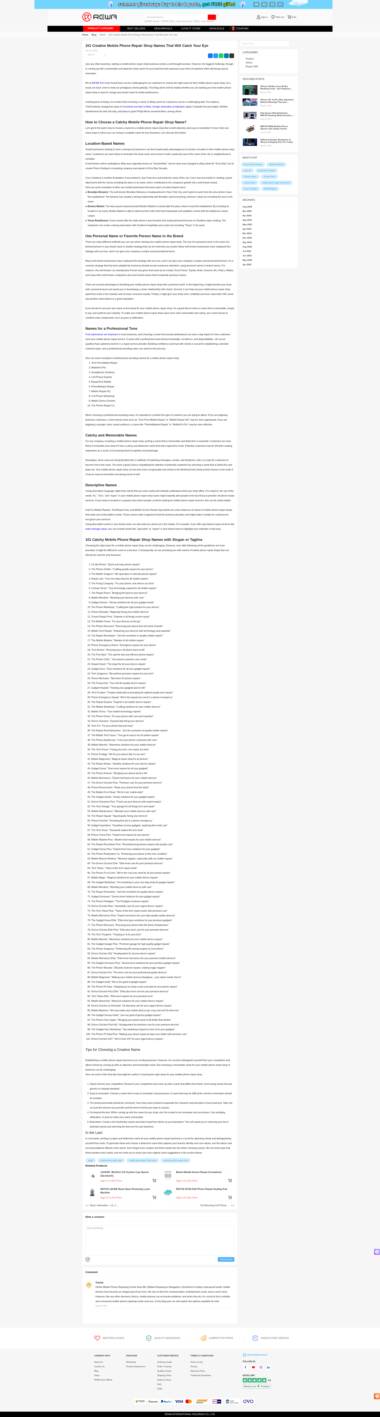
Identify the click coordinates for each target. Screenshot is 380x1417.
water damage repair (96, 529)
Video (97, 1375)
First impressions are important (101, 334)
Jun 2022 (247, 255)
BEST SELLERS (136, 28)
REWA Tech (98, 83)
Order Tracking (164, 1366)
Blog (96, 1371)
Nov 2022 (247, 238)
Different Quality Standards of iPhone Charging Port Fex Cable (276, 140)
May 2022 (247, 260)
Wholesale (131, 1362)
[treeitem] (269, 59)
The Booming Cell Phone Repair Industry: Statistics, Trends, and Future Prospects (215, 1205)
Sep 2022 (247, 242)
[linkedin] (268, 1369)
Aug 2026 (247, 206)
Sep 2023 (247, 220)
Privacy (193, 1366)
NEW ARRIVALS (163, 28)
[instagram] (261, 1369)
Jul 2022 (247, 251)
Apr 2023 (247, 229)
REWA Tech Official (103, 1380)
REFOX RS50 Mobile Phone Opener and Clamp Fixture (274, 127)
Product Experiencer (135, 1366)
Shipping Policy (164, 1375)
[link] (94, 35)
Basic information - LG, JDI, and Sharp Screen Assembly (105, 1205)
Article (249, 62)
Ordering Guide (164, 1362)
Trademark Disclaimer (200, 1375)
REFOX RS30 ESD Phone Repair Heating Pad (201, 1189)
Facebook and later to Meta (136, 106)
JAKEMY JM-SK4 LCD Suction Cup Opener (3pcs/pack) (124, 1174)
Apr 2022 (247, 264)
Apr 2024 (247, 215)
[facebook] (246, 1369)
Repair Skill (252, 66)
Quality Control (164, 1371)
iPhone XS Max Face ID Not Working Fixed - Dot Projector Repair (275, 88)
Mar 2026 (247, 211)
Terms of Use (196, 1362)
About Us (98, 1362)
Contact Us (99, 1366)
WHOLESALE (216, 28)
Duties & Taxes (164, 1380)
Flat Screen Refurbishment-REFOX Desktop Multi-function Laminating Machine (276, 115)
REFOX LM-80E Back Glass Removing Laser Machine (125, 1191)
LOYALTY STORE (191, 28)
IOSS (159, 1388)
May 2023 (247, 224)
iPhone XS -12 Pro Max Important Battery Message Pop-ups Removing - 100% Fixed (277, 102)
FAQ (159, 1384)
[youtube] (253, 1369)
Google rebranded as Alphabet (168, 106)
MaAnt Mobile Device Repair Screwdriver (199, 1172)
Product (250, 59)
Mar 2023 (247, 233)
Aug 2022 (247, 247)
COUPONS (242, 28)
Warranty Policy (197, 1371)
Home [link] (85, 35)
